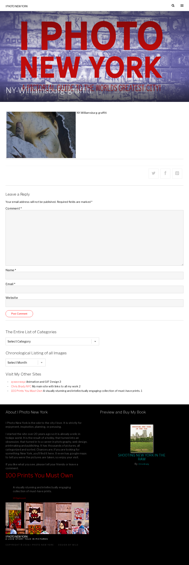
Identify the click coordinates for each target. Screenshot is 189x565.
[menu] (182, 5)
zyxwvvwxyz (18, 381)
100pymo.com (19, 498)
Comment (14, 208)
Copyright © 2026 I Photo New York (30, 545)
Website (12, 298)
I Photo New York (17, 6)
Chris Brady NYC (21, 386)
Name (11, 270)
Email (10, 284)
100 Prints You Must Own (26, 390)
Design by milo (68, 545)
